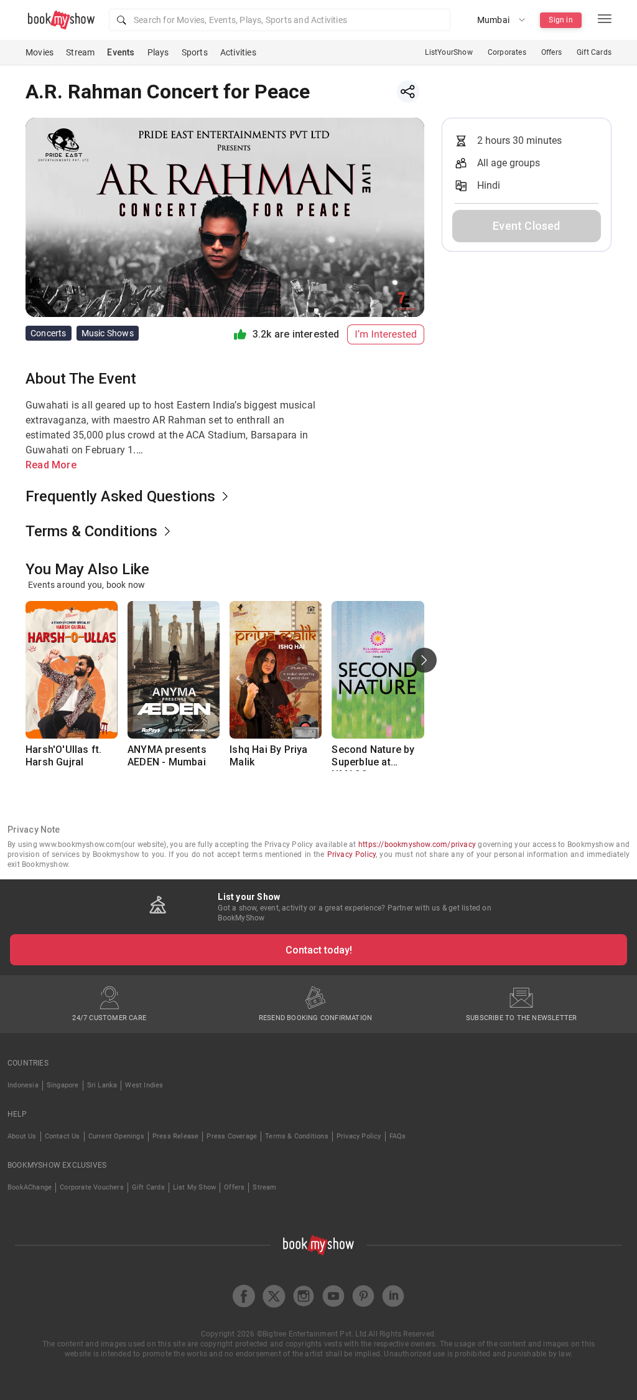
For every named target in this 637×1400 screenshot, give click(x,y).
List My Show (194, 1187)
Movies (39, 52)
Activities (238, 52)
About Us (22, 1136)
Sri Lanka (102, 1085)
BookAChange (29, 1187)
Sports (195, 52)
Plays (158, 52)
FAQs (397, 1136)
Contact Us (62, 1136)
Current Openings (116, 1136)
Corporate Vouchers (92, 1187)
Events (120, 52)
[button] (279, 20)
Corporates (507, 52)
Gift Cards (594, 52)
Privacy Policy (351, 854)
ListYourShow (448, 52)
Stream (80, 52)
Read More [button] (51, 465)
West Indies (144, 1085)
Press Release (175, 1136)
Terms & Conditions (296, 1136)
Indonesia (23, 1085)
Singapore (63, 1085)
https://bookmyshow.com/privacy (417, 844)
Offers (551, 52)
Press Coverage (232, 1136)
